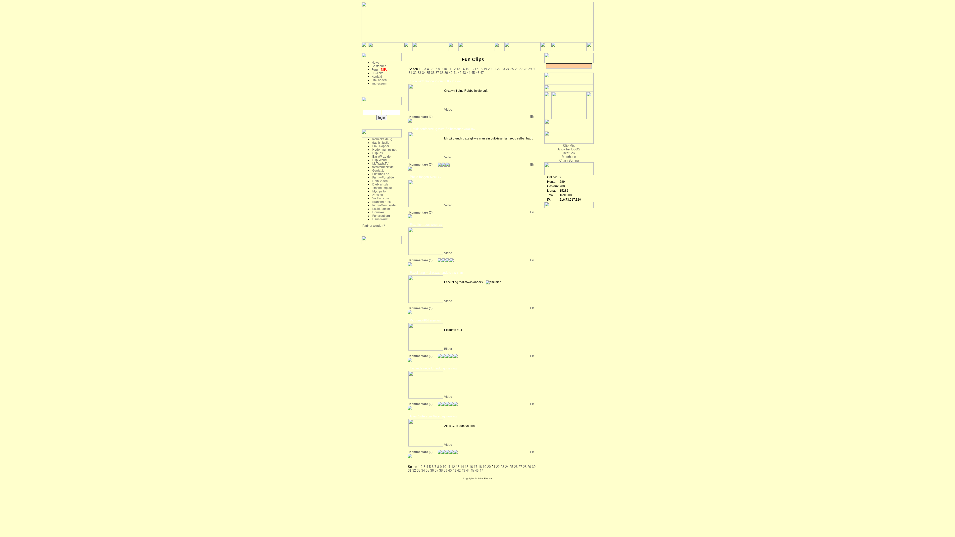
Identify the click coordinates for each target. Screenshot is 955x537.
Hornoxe (378, 212)
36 (433, 73)
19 (485, 69)
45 (473, 73)
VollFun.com (380, 198)
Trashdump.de (382, 188)
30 (534, 69)
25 (512, 69)
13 (459, 69)
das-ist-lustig (380, 142)
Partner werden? (373, 225)
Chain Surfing (569, 160)
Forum (376, 69)
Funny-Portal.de (383, 177)
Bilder (448, 349)
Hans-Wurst (380, 219)
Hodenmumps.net (384, 149)
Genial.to (378, 170)
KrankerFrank (381, 202)
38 (442, 73)
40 (451, 73)
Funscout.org (381, 216)
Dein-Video (380, 181)
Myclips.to (379, 191)
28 (526, 69)
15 (468, 69)
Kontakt (377, 76)
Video (448, 109)
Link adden (379, 80)
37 (437, 73)
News (375, 62)
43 (464, 73)
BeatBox (569, 153)
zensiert (377, 195)
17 (477, 69)
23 (503, 69)
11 (450, 69)
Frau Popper (380, 146)
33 (420, 73)
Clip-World (379, 160)
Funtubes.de (380, 174)
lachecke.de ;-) (382, 139)
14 (463, 69)
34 (424, 73)
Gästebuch (379, 66)
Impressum (379, 83)
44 (469, 73)
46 (478, 73)
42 (460, 73)
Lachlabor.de (381, 209)
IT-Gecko (377, 73)
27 (521, 69)
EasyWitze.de (381, 156)
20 (490, 69)
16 (472, 69)
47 (482, 73)
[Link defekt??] (532, 116)
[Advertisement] (381, 323)
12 (454, 69)
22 (499, 69)
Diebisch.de (380, 184)
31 (411, 73)
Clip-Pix (377, 153)
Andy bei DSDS (569, 149)
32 (415, 73)
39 (446, 73)
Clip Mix (569, 145)
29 (530, 69)
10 (445, 69)
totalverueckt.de (383, 167)
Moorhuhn (569, 157)
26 (517, 69)
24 (508, 69)
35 (429, 73)
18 (481, 69)
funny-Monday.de (384, 205)
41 (455, 73)
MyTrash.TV (380, 163)
